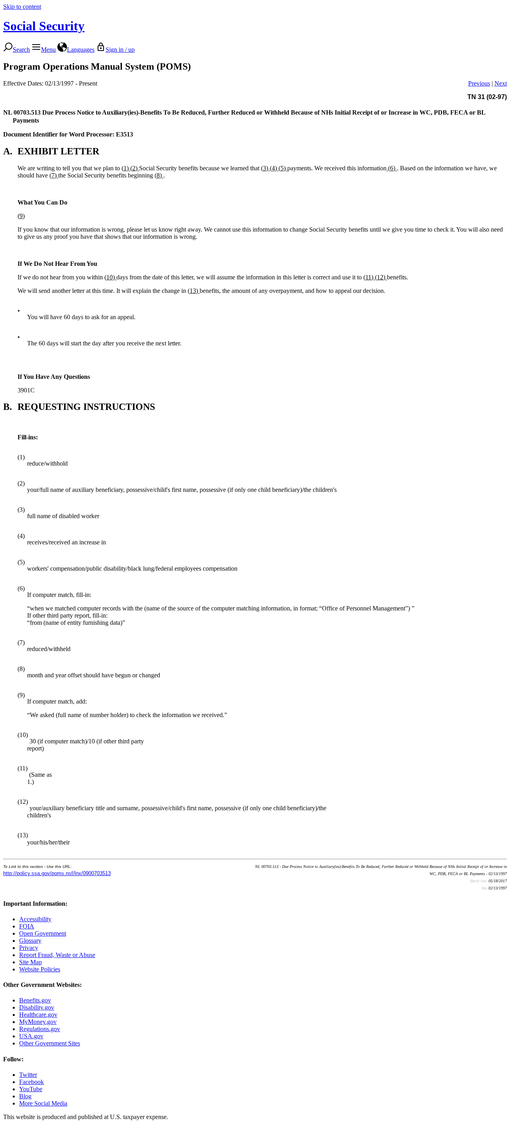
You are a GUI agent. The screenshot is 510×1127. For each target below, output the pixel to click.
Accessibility (35, 919)
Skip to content (22, 6)
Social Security (43, 26)
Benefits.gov (35, 1000)
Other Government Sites (49, 1043)
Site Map (30, 962)
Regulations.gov (39, 1029)
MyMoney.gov (38, 1021)
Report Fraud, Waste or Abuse (57, 955)
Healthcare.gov (38, 1014)
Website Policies (39, 969)
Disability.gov (36, 1007)
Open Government (42, 933)
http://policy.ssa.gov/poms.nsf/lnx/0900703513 (57, 873)
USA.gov (31, 1036)
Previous (479, 83)
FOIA (26, 926)
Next (500, 83)
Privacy (28, 947)
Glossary (30, 940)
